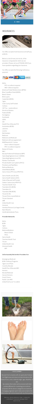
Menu (18, 22)
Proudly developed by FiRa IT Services (17, 397)
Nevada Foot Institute (17, 9)
